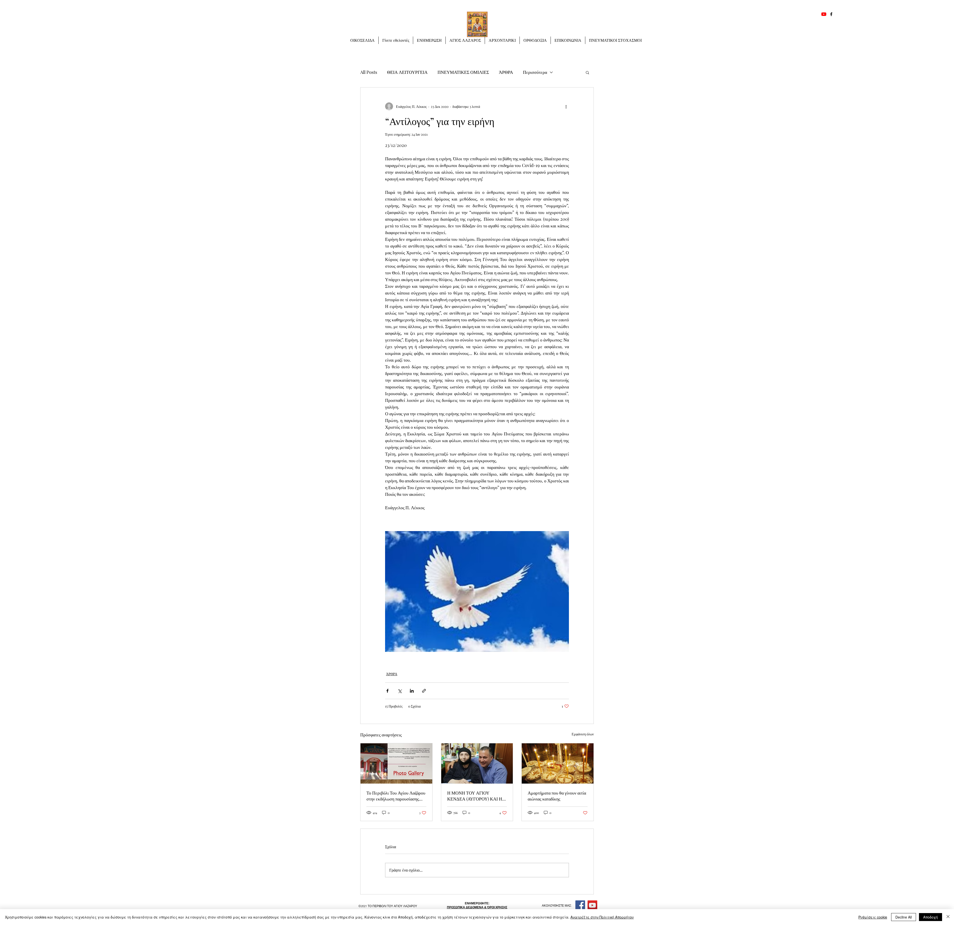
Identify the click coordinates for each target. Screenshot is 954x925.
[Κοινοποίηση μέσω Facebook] (387, 690)
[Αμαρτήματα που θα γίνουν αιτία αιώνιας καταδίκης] (558, 763)
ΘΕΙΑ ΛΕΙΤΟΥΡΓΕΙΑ (407, 72)
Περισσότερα (535, 72)
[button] (429, 40)
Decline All (903, 917)
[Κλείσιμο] (948, 917)
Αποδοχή (930, 917)
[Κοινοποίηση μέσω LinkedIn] (411, 690)
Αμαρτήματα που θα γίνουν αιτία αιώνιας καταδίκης (557, 796)
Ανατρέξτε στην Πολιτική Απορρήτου (602, 917)
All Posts (368, 72)
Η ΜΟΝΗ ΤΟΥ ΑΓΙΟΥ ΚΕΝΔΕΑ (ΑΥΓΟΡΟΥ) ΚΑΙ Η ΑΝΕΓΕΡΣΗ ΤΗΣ (474, 796)
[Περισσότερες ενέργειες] (566, 106)
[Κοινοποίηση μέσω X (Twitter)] (399, 690)
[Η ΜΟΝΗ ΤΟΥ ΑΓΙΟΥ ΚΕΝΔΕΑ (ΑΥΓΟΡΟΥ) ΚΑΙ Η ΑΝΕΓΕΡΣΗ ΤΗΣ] (477, 763)
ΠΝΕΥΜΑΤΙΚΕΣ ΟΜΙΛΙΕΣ (463, 72)
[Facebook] (831, 14)
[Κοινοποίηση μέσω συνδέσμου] (424, 690)
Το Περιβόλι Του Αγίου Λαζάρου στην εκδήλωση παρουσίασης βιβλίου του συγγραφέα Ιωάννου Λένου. (395, 796)
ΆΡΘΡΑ (506, 72)
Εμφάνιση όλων (583, 734)
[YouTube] (823, 14)
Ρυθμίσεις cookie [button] (872, 917)
